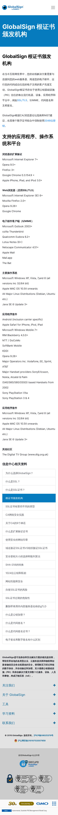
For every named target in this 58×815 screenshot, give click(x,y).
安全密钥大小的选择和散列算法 (23, 556)
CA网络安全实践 (15, 514)
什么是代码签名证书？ (18, 631)
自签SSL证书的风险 (16, 589)
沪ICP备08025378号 (43, 735)
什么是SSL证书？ (15, 489)
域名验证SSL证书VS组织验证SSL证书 (26, 548)
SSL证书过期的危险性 (18, 597)
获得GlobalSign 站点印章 (29, 755)
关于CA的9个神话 (16, 523)
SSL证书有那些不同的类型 (20, 506)
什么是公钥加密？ (15, 614)
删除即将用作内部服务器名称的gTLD (26, 606)
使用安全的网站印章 (17, 539)
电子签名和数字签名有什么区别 (23, 639)
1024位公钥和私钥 (16, 573)
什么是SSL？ (13, 481)
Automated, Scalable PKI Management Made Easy (25, 810)
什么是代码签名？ (15, 622)
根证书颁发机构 (14, 498)
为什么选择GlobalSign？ (19, 473)
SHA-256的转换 (15, 564)
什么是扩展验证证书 (17, 531)
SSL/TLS (22, 100)
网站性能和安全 (14, 581)
